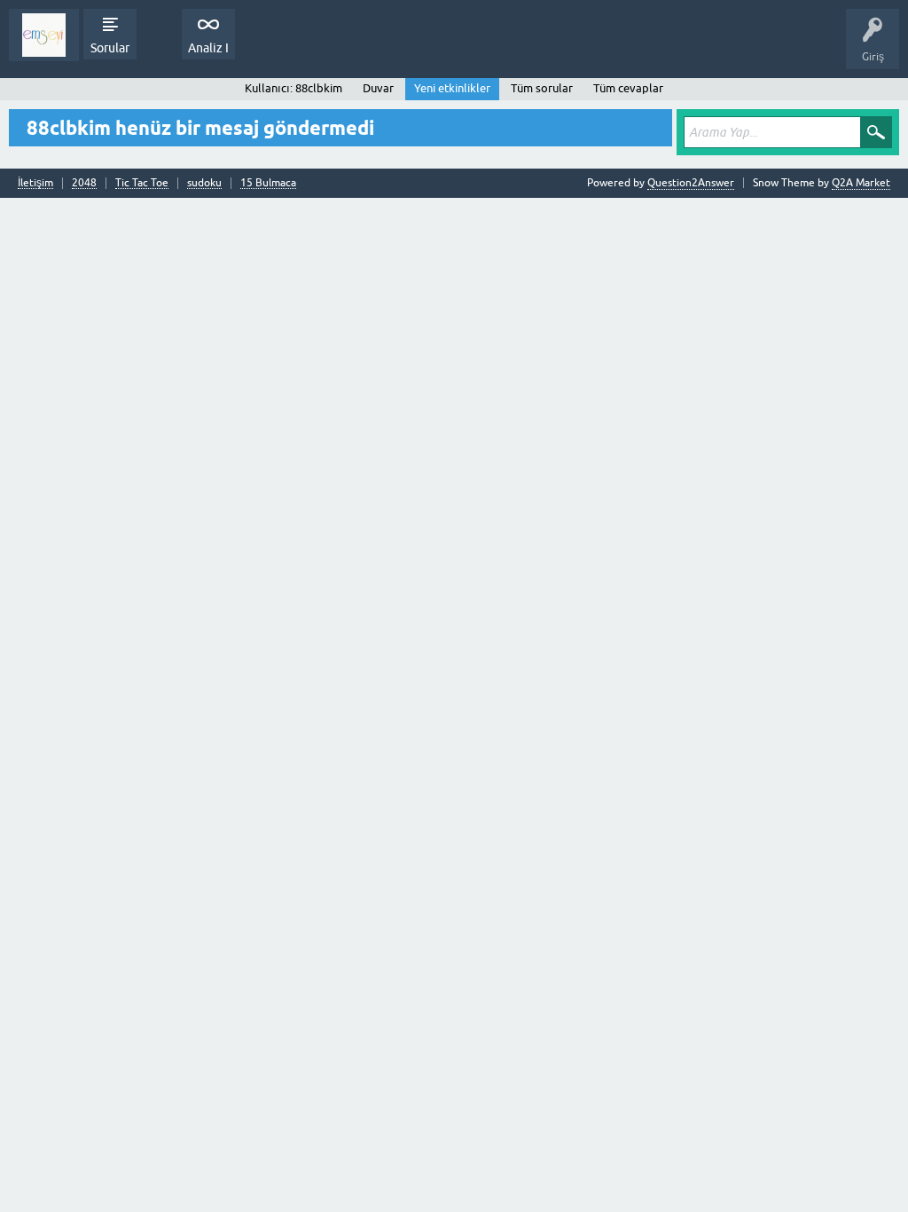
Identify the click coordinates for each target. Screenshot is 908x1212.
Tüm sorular (542, 88)
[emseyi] (44, 35)
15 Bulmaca (268, 183)
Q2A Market (861, 183)
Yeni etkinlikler (452, 88)
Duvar (378, 88)
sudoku (204, 183)
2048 (84, 183)
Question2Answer (690, 183)
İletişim (35, 183)
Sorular (109, 48)
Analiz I (208, 48)
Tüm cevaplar (628, 88)
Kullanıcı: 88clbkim (293, 88)
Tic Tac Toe (141, 183)
